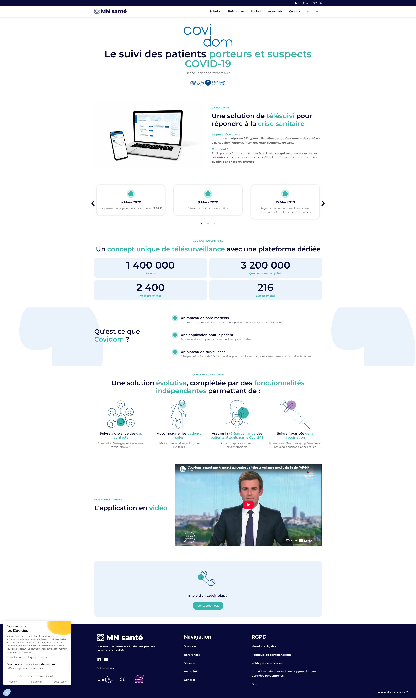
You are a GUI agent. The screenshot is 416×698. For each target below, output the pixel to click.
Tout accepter (60, 681)
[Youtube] (106, 659)
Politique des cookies (267, 663)
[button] (7, 692)
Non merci (14, 681)
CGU (255, 684)
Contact (294, 11)
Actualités (275, 11)
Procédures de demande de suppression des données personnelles (284, 673)
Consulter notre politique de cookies (26, 657)
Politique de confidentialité (271, 654)
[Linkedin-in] (99, 659)
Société (256, 11)
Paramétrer (37, 681)
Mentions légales (264, 646)
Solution (216, 11)
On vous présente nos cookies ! (26, 668)
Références (236, 11)
